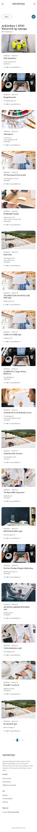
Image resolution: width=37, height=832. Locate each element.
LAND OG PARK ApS (12, 335)
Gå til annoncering (13, 812)
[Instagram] (8, 818)
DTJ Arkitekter (10, 58)
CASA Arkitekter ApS (13, 648)
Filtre (7, 17)
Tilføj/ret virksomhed (9, 785)
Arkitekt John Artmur (13, 453)
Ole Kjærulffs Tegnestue (14, 492)
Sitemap (5, 802)
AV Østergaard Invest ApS (15, 175)
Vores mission (6, 778)
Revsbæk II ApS (10, 724)
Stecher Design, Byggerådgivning (18, 568)
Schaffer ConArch (11, 685)
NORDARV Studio (11, 214)
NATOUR (8, 255)
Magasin (5, 795)
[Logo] (18, 4)
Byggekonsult (10, 97)
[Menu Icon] (3, 4)
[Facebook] (4, 818)
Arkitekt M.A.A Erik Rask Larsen (17, 413)
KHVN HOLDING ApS (13, 531)
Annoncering (6, 782)
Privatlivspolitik (7, 798)
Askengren (8, 134)
